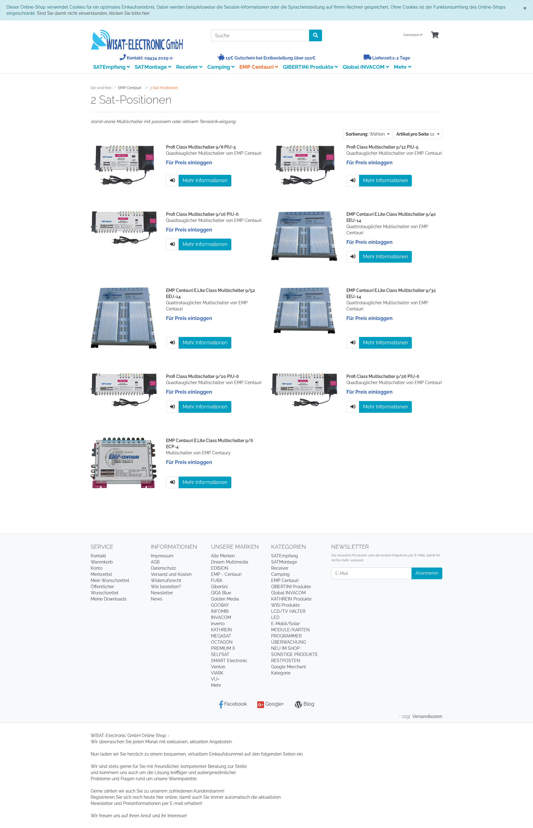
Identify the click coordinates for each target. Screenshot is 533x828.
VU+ (215, 679)
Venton (218, 666)
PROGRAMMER (286, 635)
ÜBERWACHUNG (288, 642)
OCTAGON (222, 642)
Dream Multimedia (229, 562)
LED (275, 617)
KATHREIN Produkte (291, 598)
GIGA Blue (221, 592)
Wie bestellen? (166, 586)
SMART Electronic (229, 660)
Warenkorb (102, 562)
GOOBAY (220, 605)
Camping (219, 67)
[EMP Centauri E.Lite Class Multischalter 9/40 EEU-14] (304, 235)
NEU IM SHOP (285, 648)
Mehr (216, 685)
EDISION (219, 568)
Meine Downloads (108, 598)
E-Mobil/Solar (285, 623)
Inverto (218, 623)
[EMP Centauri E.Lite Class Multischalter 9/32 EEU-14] (304, 317)
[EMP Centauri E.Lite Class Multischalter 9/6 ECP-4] (124, 462)
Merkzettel (101, 574)
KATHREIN (221, 629)
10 (416, 134)
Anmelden (411, 35)
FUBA (216, 580)
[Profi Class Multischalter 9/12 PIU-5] (304, 164)
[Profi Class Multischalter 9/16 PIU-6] (124, 227)
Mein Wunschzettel (110, 580)
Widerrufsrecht (166, 580)
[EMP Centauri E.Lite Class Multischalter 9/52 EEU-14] (124, 317)
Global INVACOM (364, 67)
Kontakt (98, 555)
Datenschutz (163, 568)
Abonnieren (426, 573)
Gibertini (219, 586)
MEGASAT (221, 635)
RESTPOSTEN (285, 660)
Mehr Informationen (205, 180)
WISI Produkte (285, 605)
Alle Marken (223, 555)
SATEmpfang (110, 67)
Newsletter (162, 592)
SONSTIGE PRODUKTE (294, 654)
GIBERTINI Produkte (309, 67)
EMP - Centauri (226, 574)
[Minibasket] (434, 35)
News (156, 598)
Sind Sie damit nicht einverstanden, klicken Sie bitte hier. (93, 13)
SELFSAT (220, 654)
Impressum (162, 555)
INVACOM (221, 617)
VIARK (217, 672)
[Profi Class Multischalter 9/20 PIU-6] (124, 389)
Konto (96, 568)
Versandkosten (427, 716)
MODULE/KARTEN (290, 629)
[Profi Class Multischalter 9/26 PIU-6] (304, 389)
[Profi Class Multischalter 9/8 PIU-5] (124, 164)
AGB (155, 562)
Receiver (187, 67)
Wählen (366, 134)
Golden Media (225, 598)
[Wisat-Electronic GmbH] (146, 40)
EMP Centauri (257, 67)
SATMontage (151, 67)
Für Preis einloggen (189, 163)
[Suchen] (315, 35)
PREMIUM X (223, 648)
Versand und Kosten (171, 574)
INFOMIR (220, 611)
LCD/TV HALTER (288, 611)
